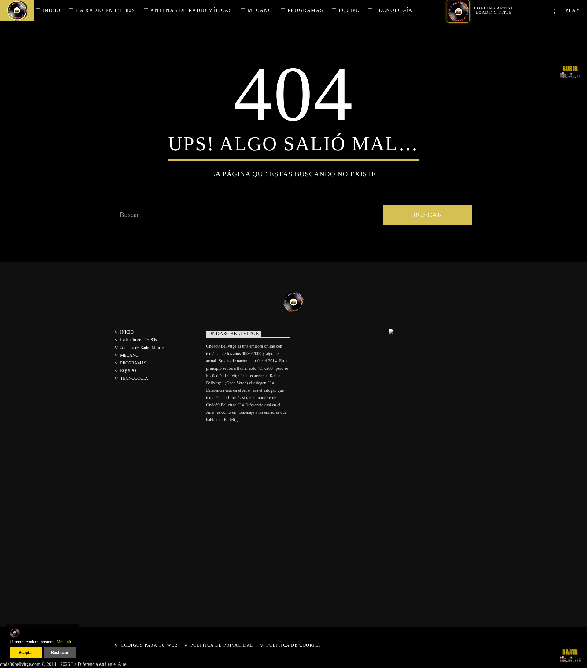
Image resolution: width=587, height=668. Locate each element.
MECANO (260, 10)
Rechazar (59, 652)
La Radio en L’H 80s (105, 10)
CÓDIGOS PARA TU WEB (149, 645)
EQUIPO (349, 10)
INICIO (51, 10)
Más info (64, 642)
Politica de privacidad (222, 645)
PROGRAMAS (305, 10)
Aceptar (26, 652)
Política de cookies (293, 645)
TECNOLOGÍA (394, 10)
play (572, 10)
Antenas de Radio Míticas (191, 10)
